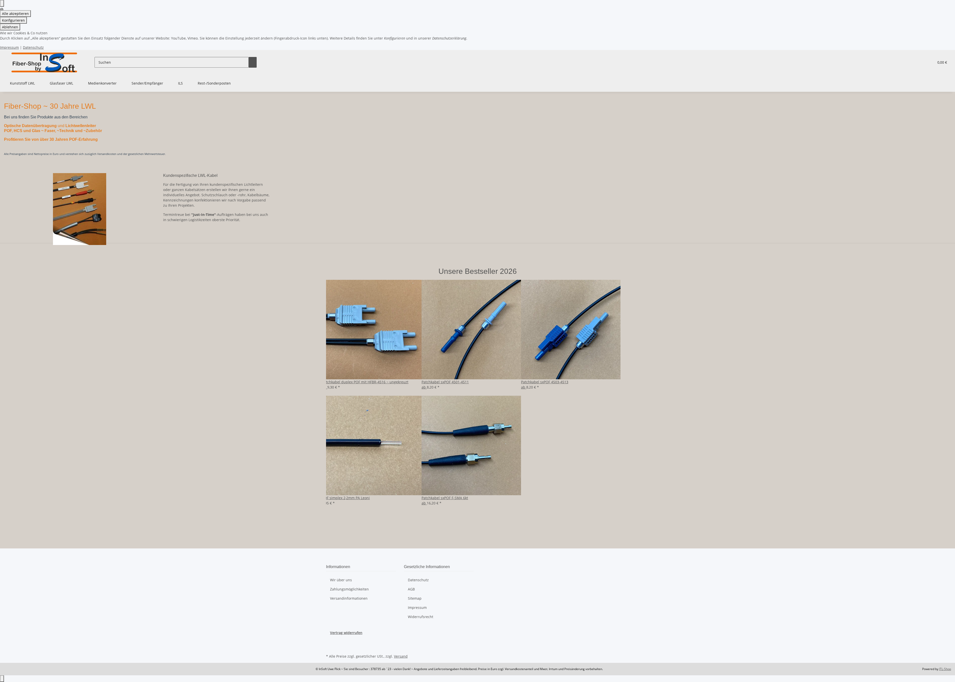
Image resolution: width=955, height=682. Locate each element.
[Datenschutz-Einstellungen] (2, 3)
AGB (411, 589)
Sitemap (415, 598)
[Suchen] (253, 62)
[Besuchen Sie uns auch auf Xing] (330, 647)
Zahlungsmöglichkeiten (349, 589)
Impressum (9, 47)
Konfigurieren (13, 20)
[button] (920, 62)
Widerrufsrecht (420, 616)
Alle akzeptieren (15, 13)
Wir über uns (341, 580)
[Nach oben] (2, 678)
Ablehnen (10, 27)
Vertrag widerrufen (346, 632)
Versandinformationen (349, 598)
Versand (401, 656)
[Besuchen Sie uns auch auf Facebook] (330, 641)
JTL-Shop (945, 669)
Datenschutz (33, 47)
